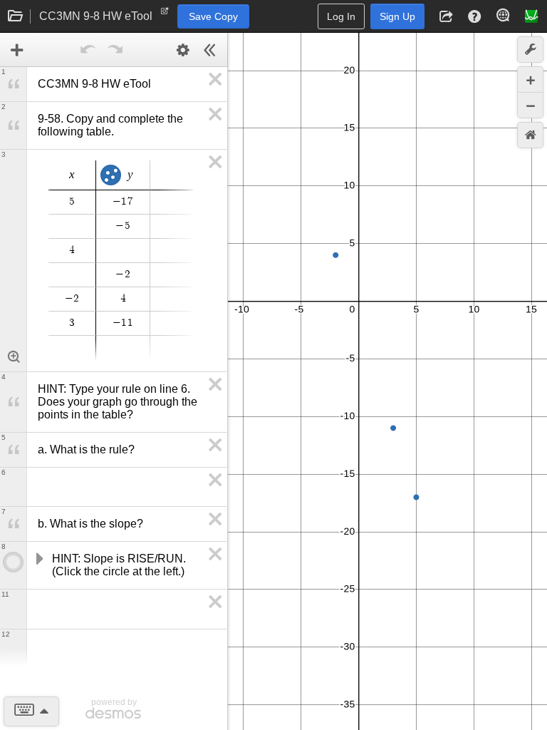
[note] (165, 14)
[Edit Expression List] (183, 50)
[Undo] (88, 50)
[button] (446, 16)
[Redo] (115, 50)
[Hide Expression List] (210, 50)
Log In (341, 16)
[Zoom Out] (530, 105)
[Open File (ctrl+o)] (15, 16)
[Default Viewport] (530, 135)
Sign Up (397, 16)
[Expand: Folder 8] (38, 559)
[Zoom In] (530, 79)
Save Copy (213, 16)
